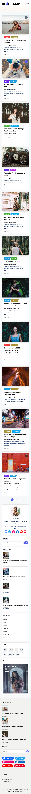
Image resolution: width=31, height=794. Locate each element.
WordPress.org (7, 781)
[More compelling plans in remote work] (6, 571)
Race (16, 651)
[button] (18, 499)
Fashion (11, 649)
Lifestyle (14, 37)
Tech (5, 654)
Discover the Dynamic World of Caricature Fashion (15, 561)
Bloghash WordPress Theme (15, 791)
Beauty (7, 37)
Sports (7, 125)
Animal (5, 649)
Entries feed (7, 777)
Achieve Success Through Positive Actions (14, 739)
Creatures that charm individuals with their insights (15, 606)
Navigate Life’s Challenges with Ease (12, 726)
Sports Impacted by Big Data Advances (14, 591)
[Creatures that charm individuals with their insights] (6, 600)
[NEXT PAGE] (18, 499)
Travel (13, 170)
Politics (10, 651)
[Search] (26, 542)
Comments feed (8, 779)
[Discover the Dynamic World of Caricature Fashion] (6, 555)
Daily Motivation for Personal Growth (13, 713)
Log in (5, 774)
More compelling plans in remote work (14, 576)
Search (5, 538)
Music (5, 651)
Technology (14, 125)
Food (16, 649)
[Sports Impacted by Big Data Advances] (6, 586)
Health (21, 649)
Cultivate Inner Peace (12, 262)
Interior (13, 81)
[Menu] (28, 3)
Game (6, 81)
